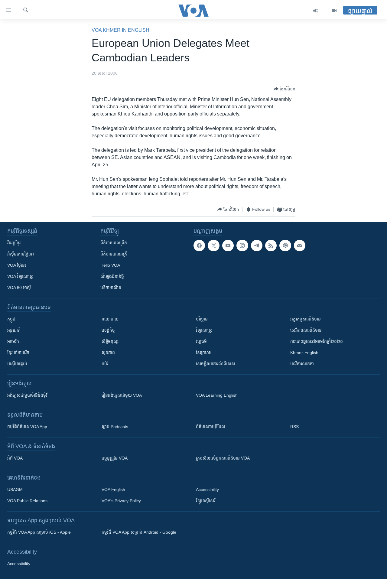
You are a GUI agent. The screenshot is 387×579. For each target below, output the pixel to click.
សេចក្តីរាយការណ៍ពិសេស (215, 363)
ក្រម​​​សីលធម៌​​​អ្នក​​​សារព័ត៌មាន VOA (223, 458)
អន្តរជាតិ (14, 330)
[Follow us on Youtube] (228, 245)
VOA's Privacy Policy (121, 500)
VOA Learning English (217, 395)
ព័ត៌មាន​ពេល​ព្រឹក (113, 242)
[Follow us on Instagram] (242, 245)
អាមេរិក (13, 341)
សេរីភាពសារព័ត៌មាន (306, 330)
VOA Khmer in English (120, 30)
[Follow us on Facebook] (199, 245)
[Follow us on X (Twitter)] (213, 245)
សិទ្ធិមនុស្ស (110, 341)
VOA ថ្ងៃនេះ (16, 265)
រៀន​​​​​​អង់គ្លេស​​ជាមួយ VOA (122, 395)
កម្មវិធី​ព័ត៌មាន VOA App (27, 426)
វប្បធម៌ (201, 341)
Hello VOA (110, 265)
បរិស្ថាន (202, 319)
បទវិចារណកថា (302, 363)
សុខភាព (108, 352)
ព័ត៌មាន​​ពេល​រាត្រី (113, 254)
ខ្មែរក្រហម (204, 352)
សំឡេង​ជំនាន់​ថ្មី (112, 276)
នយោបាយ (110, 319)
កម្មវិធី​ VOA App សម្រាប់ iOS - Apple (39, 532)
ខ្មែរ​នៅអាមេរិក (18, 352)
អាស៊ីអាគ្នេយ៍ (17, 363)
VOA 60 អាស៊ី (19, 287)
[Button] (284, 89)
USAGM (15, 489)
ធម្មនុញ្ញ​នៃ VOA (115, 458)
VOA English (113, 489)
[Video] (334, 10)
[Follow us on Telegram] (256, 245)
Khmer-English (304, 352)
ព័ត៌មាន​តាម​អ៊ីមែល (210, 426)
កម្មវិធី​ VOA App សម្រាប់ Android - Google (139, 532)
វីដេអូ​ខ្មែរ (14, 242)
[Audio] (316, 10)
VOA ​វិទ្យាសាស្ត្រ (20, 276)
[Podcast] (285, 245)
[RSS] (271, 245)
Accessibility (207, 489)
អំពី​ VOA (15, 458)
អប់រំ (105, 363)
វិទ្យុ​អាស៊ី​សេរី (205, 500)
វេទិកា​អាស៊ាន (110, 287)
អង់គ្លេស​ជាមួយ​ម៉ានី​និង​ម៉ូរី (27, 395)
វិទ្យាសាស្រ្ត (204, 330)
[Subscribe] (299, 245)
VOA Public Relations (27, 500)
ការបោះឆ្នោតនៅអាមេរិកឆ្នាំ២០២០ (316, 341)
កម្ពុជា (12, 319)
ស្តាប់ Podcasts (115, 426)
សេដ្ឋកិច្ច (108, 330)
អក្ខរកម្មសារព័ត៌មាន (305, 319)
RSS (294, 426)
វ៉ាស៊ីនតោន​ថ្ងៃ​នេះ (20, 254)
